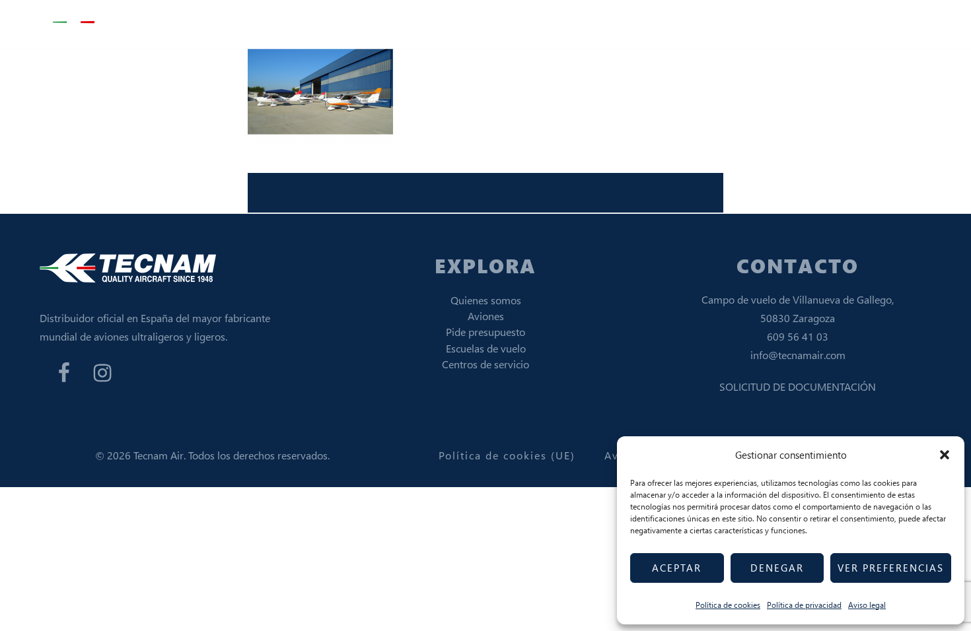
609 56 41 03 (797, 336)
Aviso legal (867, 605)
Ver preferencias (891, 567)
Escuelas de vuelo (486, 348)
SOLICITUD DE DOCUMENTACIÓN (797, 386)
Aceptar (676, 567)
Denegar (777, 567)
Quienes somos (485, 300)
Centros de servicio (485, 364)
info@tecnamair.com (797, 355)
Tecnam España (119, 22)
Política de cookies (728, 605)
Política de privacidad (804, 605)
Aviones (486, 316)
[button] (944, 454)
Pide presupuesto (485, 332)
